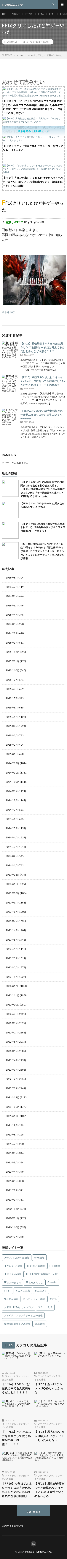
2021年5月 (12, 1162)
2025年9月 (12, 679)
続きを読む (8, 312)
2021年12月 (12, 1097)
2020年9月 (12, 1236)
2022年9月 (12, 1013)
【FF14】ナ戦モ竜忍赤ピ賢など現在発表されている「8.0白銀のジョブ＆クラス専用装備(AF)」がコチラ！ (42, 527)
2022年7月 (12, 1032)
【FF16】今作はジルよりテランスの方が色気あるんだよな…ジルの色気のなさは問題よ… (17, 1490)
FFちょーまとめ (12, 1282)
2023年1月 (12, 976)
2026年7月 (12, 586)
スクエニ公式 (45, 1307)
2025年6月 (12, 707)
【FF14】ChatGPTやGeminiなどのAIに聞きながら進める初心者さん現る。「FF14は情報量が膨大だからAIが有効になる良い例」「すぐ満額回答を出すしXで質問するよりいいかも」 (42, 489)
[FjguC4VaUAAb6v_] (34, 303)
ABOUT (16, 13)
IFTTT (7, 1290)
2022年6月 (12, 1041)
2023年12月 (12, 874)
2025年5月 (12, 716)
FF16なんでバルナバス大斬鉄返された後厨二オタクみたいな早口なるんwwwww (41, 414)
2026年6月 (12, 596)
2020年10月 (12, 1227)
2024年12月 (12, 763)
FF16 (41, 13)
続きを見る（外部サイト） (33, 131)
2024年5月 (12, 828)
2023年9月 (12, 902)
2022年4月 (12, 1060)
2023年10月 (12, 893)
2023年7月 (12, 921)
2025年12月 (12, 651)
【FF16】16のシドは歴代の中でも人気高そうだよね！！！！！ (16, 1388)
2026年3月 (12, 624)
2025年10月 (12, 670)
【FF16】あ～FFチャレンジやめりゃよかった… (48, 1388)
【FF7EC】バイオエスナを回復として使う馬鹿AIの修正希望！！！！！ (16, 1438)
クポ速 (53, 1298)
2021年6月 (12, 1153)
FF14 (52, 13)
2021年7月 (12, 1143)
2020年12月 (12, 1208)
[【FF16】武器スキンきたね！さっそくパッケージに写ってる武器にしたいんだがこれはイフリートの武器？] (10, 383)
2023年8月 (12, 911)
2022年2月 (12, 1078)
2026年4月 (12, 614)
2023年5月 (12, 939)
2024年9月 (12, 791)
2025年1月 (12, 754)
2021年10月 (12, 1116)
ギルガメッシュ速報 (34, 1298)
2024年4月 (12, 837)
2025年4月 (12, 726)
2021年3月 (12, 1181)
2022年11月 (12, 995)
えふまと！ (41, 1290)
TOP (4, 13)
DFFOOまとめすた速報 (16, 1257)
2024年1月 (12, 865)
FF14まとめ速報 (36, 1265)
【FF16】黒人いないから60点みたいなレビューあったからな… (49, 1436)
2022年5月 (12, 1051)
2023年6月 (12, 930)
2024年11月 (12, 772)
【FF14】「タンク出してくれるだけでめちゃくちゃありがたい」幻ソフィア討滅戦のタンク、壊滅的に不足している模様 (33, 181)
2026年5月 (12, 605)
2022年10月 (12, 1004)
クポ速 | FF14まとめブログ (18, 1307)
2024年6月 (12, 818)
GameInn (52, 1282)
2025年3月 (12, 735)
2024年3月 (12, 846)
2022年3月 (12, 1069)
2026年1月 (12, 642)
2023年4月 (12, 948)
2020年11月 (12, 1218)
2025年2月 (12, 744)
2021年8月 (12, 1134)
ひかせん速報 (11, 1298)
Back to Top (33, 1511)
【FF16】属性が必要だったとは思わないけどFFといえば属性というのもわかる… (49, 1490)
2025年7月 (12, 698)
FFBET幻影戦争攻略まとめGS (42, 1274)
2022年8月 (12, 1023)
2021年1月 (12, 1199)
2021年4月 (12, 1171)
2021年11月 (12, 1106)
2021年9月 (12, 1125)
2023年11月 (12, 884)
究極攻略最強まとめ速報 (17, 1323)
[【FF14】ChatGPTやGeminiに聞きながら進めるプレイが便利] (10, 510)
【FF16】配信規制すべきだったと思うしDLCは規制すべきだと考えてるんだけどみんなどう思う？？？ (42, 347)
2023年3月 (12, 958)
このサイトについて (13, 1525)
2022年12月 (12, 986)
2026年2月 (12, 633)
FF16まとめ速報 (41, 42)
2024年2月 (12, 856)
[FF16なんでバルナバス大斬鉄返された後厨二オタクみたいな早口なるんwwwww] (10, 417)
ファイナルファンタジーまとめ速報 (23, 1315)
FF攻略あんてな (34, 1282)
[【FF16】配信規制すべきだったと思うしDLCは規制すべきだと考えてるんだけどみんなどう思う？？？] (10, 350)
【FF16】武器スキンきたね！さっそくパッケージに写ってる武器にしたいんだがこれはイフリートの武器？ (42, 381)
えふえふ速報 (23, 1290)
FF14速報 (55, 1265)
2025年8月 (12, 688)
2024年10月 (12, 781)
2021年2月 (12, 1190)
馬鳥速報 (40, 1323)
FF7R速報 (39, 1257)
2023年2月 (12, 967)
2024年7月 (12, 809)
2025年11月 (12, 661)
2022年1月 (12, 1088)
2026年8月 (12, 577)
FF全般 (29, 13)
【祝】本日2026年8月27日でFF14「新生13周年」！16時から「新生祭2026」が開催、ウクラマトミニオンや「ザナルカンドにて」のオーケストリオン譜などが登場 (42, 551)
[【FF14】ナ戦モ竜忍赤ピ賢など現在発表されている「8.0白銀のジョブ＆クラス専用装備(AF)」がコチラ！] (10, 530)
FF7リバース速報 (13, 1265)
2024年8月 (12, 800)
